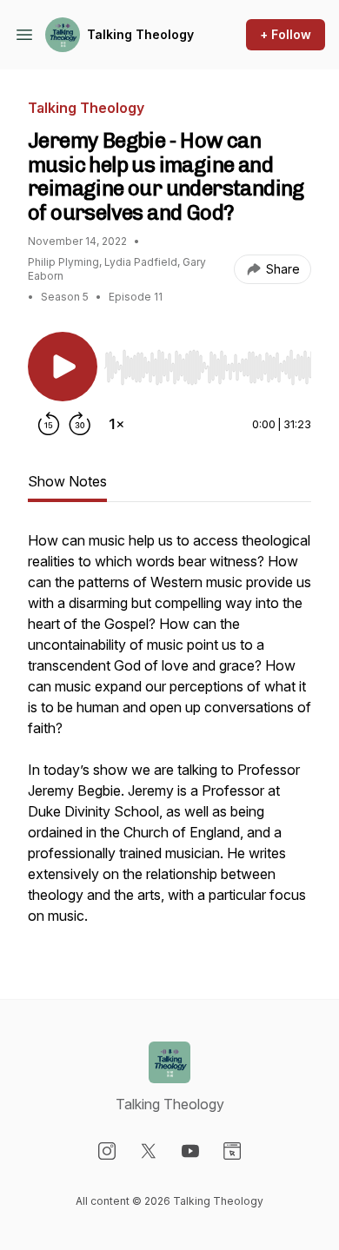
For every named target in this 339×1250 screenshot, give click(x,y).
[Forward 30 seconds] (80, 424)
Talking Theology (140, 34)
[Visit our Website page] (232, 1151)
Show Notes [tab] (67, 481)
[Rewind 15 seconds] (49, 424)
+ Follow (285, 34)
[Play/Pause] (62, 366)
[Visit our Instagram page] (107, 1151)
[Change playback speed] (116, 424)
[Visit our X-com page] (148, 1151)
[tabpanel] (169, 736)
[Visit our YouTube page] (190, 1151)
